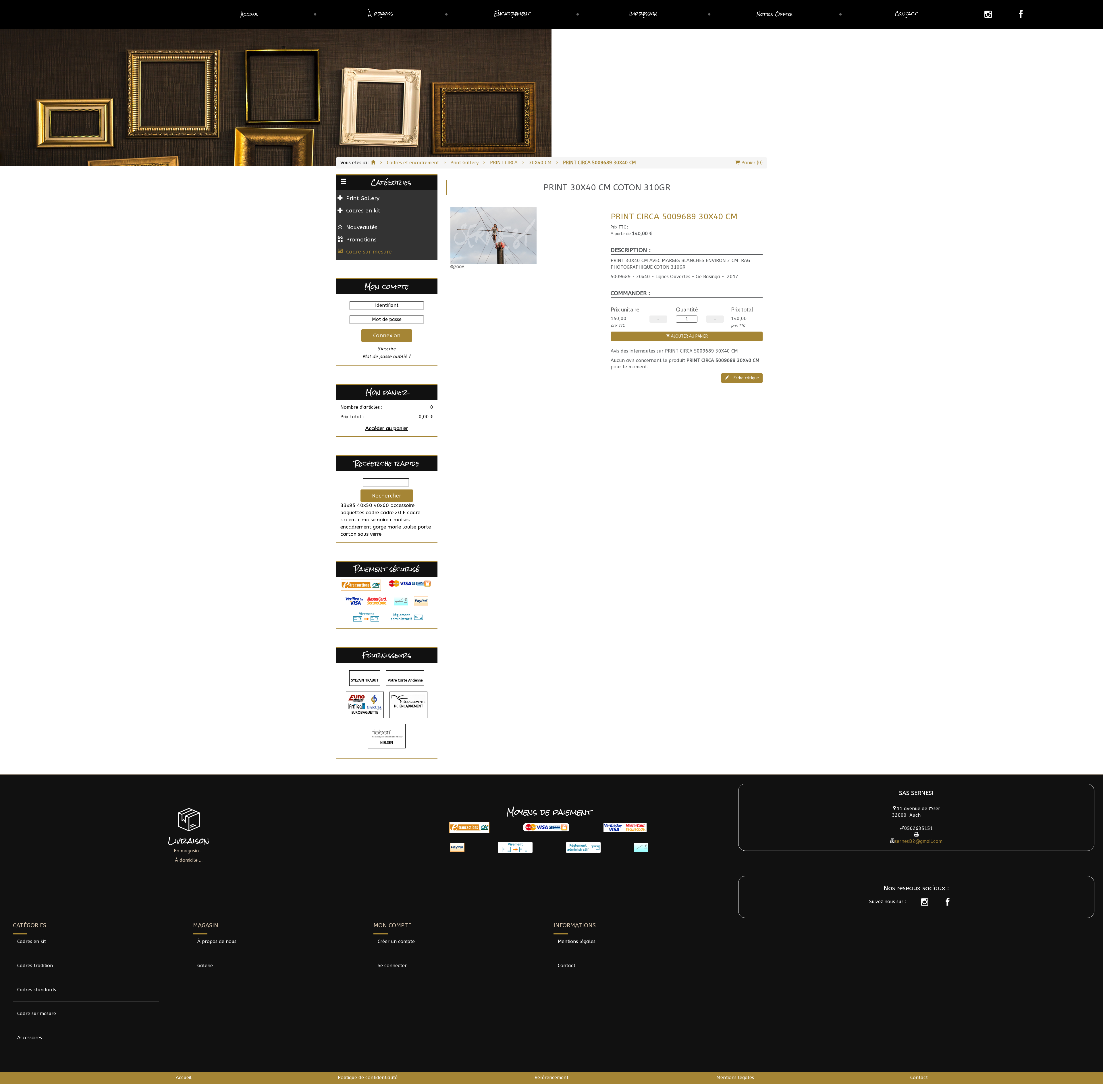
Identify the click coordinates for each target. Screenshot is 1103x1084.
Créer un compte (396, 941)
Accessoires (29, 1037)
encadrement (355, 527)
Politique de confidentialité (368, 1077)
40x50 (364, 505)
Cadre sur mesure (369, 251)
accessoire (402, 505)
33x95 (348, 505)
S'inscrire (386, 348)
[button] (380, 14)
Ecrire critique (745, 377)
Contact (566, 965)
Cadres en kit (31, 941)
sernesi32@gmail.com (918, 841)
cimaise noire (373, 520)
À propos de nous (216, 941)
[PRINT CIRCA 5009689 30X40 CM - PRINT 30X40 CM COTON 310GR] (526, 238)
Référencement (551, 1077)
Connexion (386, 335)
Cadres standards (36, 989)
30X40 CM (540, 162)
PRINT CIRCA (504, 162)
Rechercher (386, 495)
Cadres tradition (35, 965)
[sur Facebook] (944, 902)
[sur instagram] (921, 902)
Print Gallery (464, 162)
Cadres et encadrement (413, 162)
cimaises (400, 520)
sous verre (369, 534)
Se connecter (392, 965)
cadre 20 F (393, 513)
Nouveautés (361, 227)
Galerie (205, 965)
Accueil (184, 1077)
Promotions (361, 239)
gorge (379, 527)
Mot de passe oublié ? (386, 356)
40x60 (381, 505)
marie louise (401, 527)
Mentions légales (576, 941)
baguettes (352, 513)
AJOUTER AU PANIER (689, 336)
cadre (372, 513)
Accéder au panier (386, 428)
